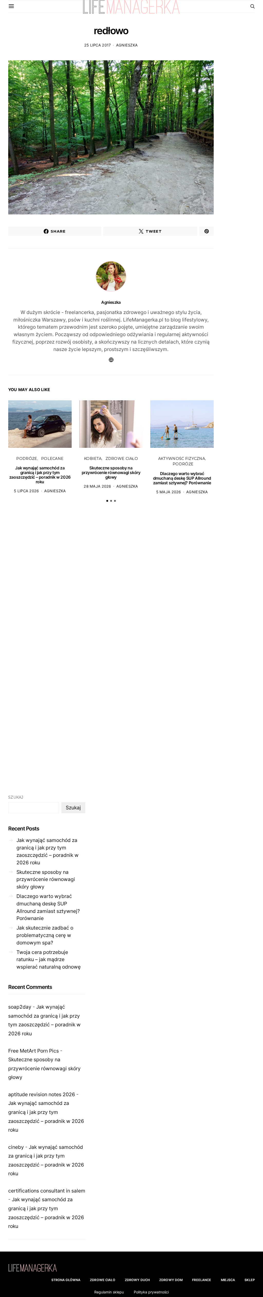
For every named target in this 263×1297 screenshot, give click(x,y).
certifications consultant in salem (46, 1191)
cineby (16, 1147)
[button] (107, 501)
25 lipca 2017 (97, 45)
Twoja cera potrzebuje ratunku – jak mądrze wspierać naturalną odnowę (48, 959)
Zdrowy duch (137, 1280)
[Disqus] (111, 586)
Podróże (26, 458)
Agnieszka (127, 45)
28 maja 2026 (97, 486)
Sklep (250, 1280)
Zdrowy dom (171, 1280)
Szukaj (15, 797)
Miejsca (228, 1280)
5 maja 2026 (168, 492)
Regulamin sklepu (109, 1292)
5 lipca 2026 (26, 491)
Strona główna (66, 1280)
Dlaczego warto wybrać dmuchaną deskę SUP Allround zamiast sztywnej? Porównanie (182, 478)
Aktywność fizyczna (181, 458)
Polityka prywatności (151, 1292)
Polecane (52, 458)
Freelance (201, 1280)
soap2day (19, 1007)
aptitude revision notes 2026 (41, 1094)
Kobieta (92, 458)
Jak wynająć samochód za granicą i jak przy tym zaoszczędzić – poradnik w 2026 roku (40, 474)
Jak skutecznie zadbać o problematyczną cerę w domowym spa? (44, 935)
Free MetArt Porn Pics (33, 1051)
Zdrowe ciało (122, 458)
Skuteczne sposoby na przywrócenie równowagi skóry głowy (111, 472)
